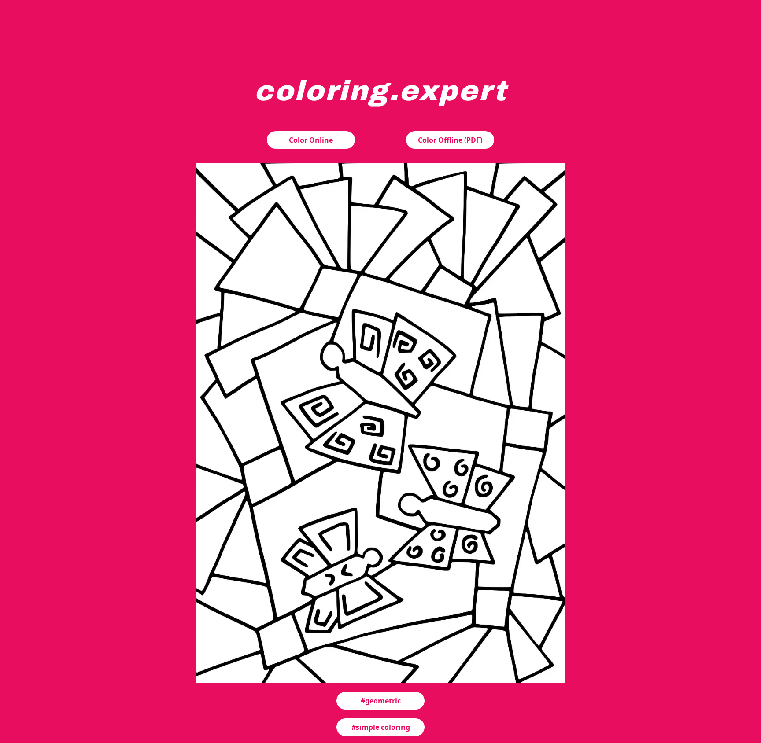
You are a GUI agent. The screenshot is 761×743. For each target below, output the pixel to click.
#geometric (381, 701)
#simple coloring (380, 727)
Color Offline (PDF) (450, 140)
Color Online (311, 140)
